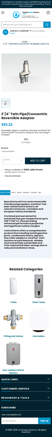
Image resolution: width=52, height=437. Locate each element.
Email (12, 33)
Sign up (44, 420)
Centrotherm (8, 151)
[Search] (47, 25)
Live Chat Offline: (38, 31)
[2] (5, 103)
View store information (13, 176)
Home (24, 42)
